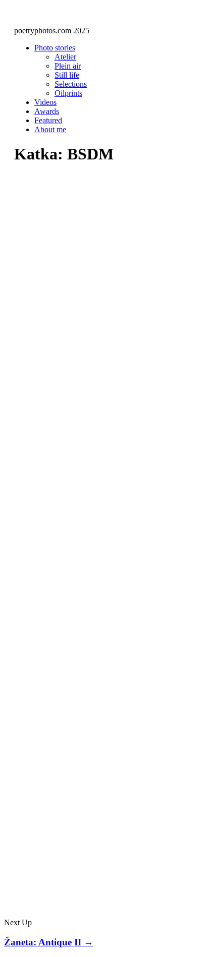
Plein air (68, 66)
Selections (71, 84)
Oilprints (68, 93)
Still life (67, 75)
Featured (48, 120)
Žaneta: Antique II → (48, 942)
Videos (45, 102)
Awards (46, 111)
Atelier (65, 56)
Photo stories (54, 47)
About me (50, 129)
